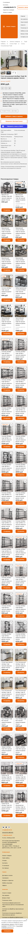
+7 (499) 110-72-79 (7, 830)
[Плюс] (9, 88)
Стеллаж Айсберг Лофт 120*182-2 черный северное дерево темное (21, 354)
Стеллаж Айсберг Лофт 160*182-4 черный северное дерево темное (21, 439)
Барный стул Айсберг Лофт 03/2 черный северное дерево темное (6, 197)
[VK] (3, 827)
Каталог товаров (15, 41)
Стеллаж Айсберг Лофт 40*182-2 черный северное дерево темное (21, 580)
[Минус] (2, 88)
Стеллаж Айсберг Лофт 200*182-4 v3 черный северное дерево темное (21, 467)
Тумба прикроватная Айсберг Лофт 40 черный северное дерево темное (21, 807)
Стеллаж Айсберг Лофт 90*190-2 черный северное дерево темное (6, 636)
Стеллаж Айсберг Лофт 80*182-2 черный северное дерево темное (21, 608)
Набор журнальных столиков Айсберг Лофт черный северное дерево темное (21, 291)
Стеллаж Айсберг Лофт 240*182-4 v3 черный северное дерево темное (21, 523)
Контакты (4, 863)
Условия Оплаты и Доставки (9, 111)
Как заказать (5, 895)
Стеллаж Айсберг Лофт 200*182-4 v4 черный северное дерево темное (6, 495)
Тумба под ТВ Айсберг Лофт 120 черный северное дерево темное (6, 778)
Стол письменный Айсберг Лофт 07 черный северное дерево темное (21, 693)
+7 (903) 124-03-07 (7, 835)
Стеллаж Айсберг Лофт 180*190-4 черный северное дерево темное (6, 467)
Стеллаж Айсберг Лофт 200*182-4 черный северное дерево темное (21, 495)
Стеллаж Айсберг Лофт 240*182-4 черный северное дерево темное (21, 552)
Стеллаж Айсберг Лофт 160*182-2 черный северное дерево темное (21, 382)
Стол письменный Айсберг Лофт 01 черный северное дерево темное (21, 665)
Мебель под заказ (7, 883)
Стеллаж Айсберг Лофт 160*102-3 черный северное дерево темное (6, 382)
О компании (5, 865)
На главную (5, 868)
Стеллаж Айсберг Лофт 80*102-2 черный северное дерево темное (6, 608)
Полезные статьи (7, 900)
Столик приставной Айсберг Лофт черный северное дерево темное (6, 665)
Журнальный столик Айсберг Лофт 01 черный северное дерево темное (6, 231)
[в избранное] (25, 52)
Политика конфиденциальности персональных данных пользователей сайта (13, 904)
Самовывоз (5, 878)
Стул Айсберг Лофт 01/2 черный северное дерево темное (6, 721)
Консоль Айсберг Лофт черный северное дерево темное (6, 290)
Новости (23, 25)
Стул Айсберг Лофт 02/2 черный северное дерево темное (21, 721)
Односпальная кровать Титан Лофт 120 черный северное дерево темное (6, 321)
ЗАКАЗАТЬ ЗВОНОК (7, 832)
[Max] (6, 827)
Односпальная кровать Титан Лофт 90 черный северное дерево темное (20, 321)
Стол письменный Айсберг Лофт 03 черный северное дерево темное (6, 693)
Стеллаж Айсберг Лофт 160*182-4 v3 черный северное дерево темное (21, 410)
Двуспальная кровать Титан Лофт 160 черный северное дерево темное (20, 198)
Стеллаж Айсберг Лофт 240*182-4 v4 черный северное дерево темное (6, 552)
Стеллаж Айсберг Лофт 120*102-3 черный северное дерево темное (6, 354)
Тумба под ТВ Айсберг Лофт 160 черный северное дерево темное (21, 778)
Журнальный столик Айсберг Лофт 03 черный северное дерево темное (6, 261)
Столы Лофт (13, 43)
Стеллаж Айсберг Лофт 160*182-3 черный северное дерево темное (6, 410)
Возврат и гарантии (7, 880)
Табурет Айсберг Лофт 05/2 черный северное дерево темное (21, 749)
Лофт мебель (5, 858)
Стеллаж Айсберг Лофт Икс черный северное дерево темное (20, 636)
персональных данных (7, 924)
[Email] (9, 827)
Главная (23, 16)
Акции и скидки (6, 893)
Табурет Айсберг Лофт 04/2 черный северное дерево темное (6, 749)
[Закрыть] (26, 919)
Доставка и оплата (7, 875)
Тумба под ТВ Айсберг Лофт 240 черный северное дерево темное (6, 806)
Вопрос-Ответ (6, 898)
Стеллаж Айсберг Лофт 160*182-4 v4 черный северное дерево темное (6, 439)
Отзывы (4, 860)
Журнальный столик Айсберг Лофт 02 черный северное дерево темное (20, 231)
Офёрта (4, 885)
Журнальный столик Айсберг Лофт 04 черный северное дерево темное (20, 261)
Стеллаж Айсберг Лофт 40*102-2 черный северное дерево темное (6, 580)
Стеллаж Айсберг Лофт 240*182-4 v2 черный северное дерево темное (6, 523)
